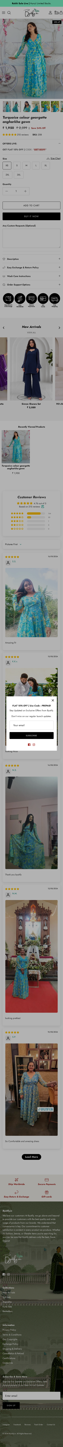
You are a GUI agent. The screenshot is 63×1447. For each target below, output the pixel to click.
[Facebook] (29, 744)
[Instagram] (34, 744)
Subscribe (31, 735)
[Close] (52, 700)
